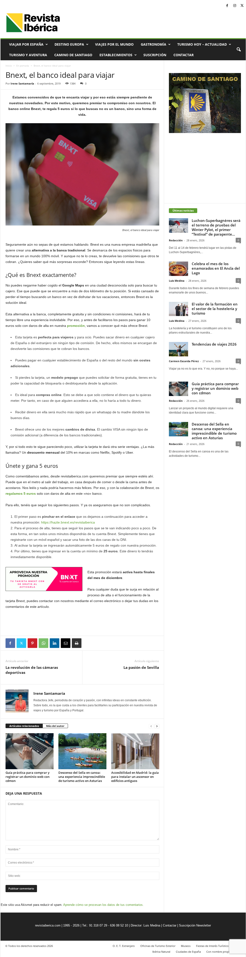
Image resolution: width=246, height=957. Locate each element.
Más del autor (55, 726)
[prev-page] (151, 726)
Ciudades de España (188, 951)
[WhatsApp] (43, 643)
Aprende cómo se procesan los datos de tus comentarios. (103, 905)
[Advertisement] (82, 622)
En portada (22, 65)
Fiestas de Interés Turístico (212, 946)
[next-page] (156, 726)
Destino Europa (69, 44)
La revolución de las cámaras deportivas (32, 670)
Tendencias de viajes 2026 (214, 344)
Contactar (183, 55)
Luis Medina (176, 280)
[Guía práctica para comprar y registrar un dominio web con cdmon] (30, 751)
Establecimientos (115, 55)
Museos (186, 946)
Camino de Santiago (73, 55)
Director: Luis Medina (145, 925)
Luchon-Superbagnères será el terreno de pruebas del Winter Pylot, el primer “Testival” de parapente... (216, 227)
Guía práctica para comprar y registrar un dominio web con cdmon (27, 776)
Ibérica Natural (161, 951)
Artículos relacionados (24, 726)
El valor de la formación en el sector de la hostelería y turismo (215, 309)
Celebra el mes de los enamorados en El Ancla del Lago (216, 268)
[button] (238, 49)
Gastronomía (153, 44)
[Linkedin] (54, 643)
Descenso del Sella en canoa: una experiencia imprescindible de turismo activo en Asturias (81, 776)
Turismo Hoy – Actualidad (202, 44)
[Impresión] (76, 643)
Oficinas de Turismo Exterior (157, 946)
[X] (242, 5)
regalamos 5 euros (21, 493)
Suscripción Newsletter (195, 925)
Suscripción (154, 55)
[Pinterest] (32, 643)
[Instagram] (235, 5)
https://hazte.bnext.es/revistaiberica (68, 522)
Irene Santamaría (22, 83)
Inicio (9, 65)
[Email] (65, 643)
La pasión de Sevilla (141, 667)
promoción (76, 326)
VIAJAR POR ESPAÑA (26, 44)
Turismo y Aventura (28, 55)
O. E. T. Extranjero (124, 946)
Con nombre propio (218, 951)
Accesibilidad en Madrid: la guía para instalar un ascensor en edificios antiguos (135, 776)
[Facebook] (227, 5)
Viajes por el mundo (114, 44)
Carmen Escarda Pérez (184, 361)
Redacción (176, 240)
